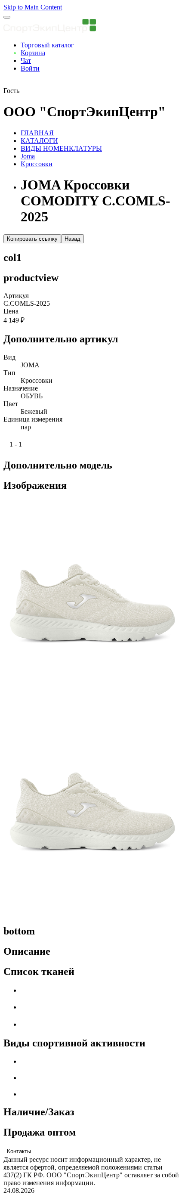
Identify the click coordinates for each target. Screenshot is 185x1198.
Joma (28, 156)
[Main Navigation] (6, 17)
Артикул (16, 295)
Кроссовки (36, 164)
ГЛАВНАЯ (37, 133)
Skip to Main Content (32, 7)
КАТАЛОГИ (39, 140)
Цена (10, 311)
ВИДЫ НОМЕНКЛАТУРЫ (61, 148)
